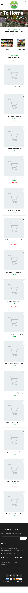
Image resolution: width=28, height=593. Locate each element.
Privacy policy (4, 564)
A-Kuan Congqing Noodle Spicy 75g (14, 334)
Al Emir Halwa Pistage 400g (14, 116)
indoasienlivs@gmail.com (9, 553)
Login (16, 562)
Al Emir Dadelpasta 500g (14, 178)
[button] (22, 4)
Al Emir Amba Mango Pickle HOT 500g (14, 240)
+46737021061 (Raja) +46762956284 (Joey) (13, 550)
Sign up (24, 538)
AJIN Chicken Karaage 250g (14, 481)
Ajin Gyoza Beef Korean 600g (14, 452)
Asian (7, 49)
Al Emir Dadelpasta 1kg (14, 210)
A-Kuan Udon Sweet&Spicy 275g (14, 301)
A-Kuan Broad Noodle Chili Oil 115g (14, 422)
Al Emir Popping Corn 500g (14, 86)
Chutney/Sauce (21, 49)
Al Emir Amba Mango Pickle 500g (14, 272)
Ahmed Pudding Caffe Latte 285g (14, 513)
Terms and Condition (5, 562)
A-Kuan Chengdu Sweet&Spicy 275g (14, 363)
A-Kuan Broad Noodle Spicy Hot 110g (14, 393)
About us (3, 567)
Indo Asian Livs (13, 581)
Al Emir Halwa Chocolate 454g (14, 148)
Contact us (3, 569)
